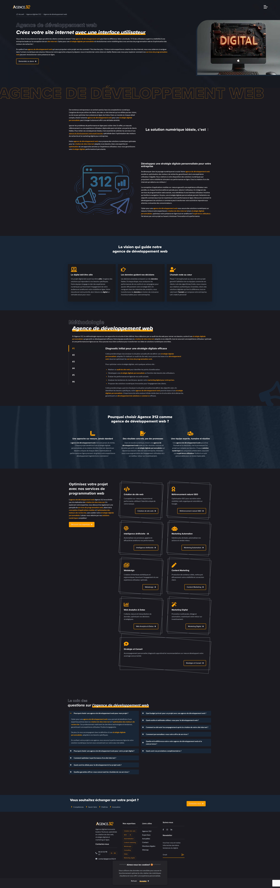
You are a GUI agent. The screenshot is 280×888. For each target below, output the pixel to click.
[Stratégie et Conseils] (165, 654)
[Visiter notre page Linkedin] (171, 829)
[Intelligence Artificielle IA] (141, 538)
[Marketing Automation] (189, 538)
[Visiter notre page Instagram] (167, 829)
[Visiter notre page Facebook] (163, 829)
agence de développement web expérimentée (86, 133)
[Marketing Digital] (189, 615)
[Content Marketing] (189, 576)
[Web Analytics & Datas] (141, 615)
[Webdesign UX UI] (141, 576)
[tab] (87, 348)
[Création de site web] (141, 500)
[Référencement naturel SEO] (189, 500)
